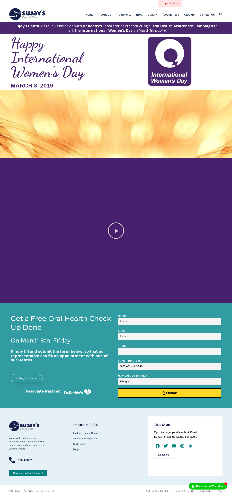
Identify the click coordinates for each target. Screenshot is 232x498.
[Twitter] (165, 446)
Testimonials (170, 14)
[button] (220, 14)
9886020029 (25, 460)
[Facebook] (157, 446)
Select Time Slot (130, 360)
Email (122, 330)
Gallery (152, 14)
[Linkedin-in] (190, 446)
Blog (139, 14)
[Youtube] (174, 446)
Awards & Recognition (85, 438)
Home (89, 14)
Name (122, 315)
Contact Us (207, 14)
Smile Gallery (80, 444)
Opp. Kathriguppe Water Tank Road (175, 432)
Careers (189, 14)
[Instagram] (182, 446)
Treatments (123, 14)
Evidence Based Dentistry (87, 433)
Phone (122, 345)
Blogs (76, 449)
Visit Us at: (162, 424)
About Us (105, 14)
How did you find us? (133, 375)
